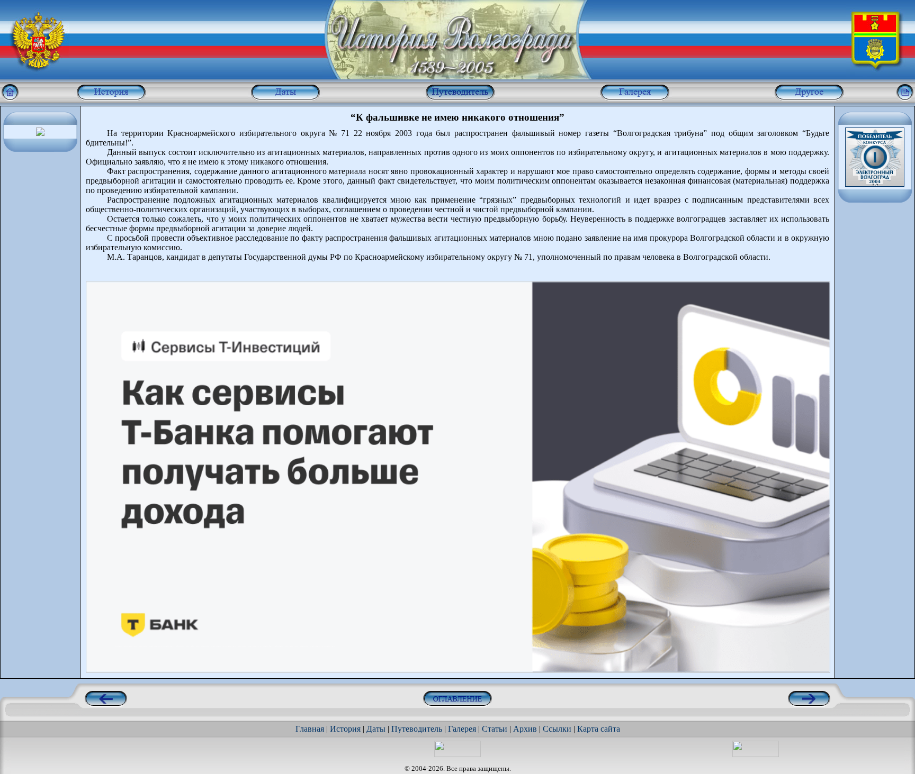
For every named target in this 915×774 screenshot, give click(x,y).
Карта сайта (598, 728)
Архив (525, 728)
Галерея (462, 728)
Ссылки (557, 728)
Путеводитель (416, 728)
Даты (375, 728)
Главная (309, 728)
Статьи (494, 728)
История (345, 728)
